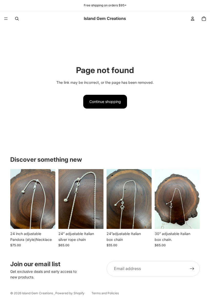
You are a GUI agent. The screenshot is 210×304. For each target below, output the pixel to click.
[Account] (192, 18)
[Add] (47, 221)
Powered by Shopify (70, 293)
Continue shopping (105, 101)
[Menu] (6, 19)
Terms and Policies (105, 293)
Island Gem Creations (38, 293)
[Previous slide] (16, 199)
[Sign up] (192, 268)
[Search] (17, 18)
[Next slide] (49, 199)
